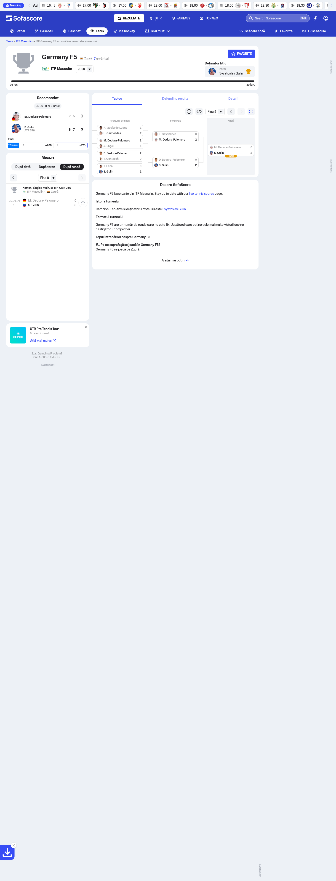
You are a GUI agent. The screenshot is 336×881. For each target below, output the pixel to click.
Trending (15, 5)
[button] (120, 129)
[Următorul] (331, 5)
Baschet (74, 31)
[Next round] (241, 111)
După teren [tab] (47, 167)
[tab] (117, 99)
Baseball (46, 31)
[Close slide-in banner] (13, 845)
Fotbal (20, 31)
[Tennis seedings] (189, 111)
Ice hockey (127, 31)
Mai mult (155, 31)
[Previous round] (199, 111)
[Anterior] (29, 5)
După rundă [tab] (71, 167)
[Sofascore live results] (24, 18)
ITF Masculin (24, 41)
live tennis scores (201, 193)
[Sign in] (326, 18)
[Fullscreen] (251, 111)
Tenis (100, 31)
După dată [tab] (23, 167)
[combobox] (84, 69)
